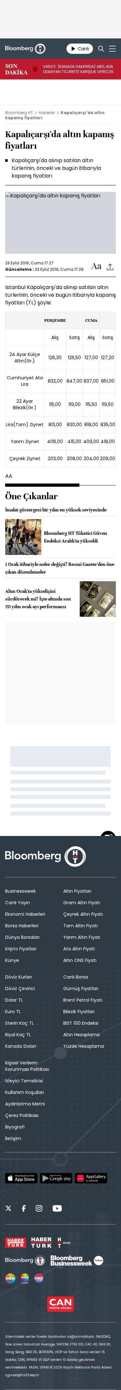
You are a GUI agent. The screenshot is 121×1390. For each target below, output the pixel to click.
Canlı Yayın (17, 902)
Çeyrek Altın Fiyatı (83, 914)
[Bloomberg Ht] (25, 1260)
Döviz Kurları (18, 977)
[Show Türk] (25, 1278)
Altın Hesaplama (81, 1034)
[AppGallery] (91, 1178)
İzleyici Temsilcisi (24, 1081)
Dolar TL (14, 1000)
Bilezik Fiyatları (79, 1011)
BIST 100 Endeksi (80, 1023)
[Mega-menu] (112, 48)
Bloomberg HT (19, 112)
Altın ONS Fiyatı (79, 960)
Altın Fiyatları (77, 891)
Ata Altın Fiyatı (79, 949)
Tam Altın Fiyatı (80, 926)
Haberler (47, 112)
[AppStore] (21, 1178)
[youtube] (57, 1209)
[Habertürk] (15, 1242)
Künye (12, 960)
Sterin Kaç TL (19, 1023)
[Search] (101, 48)
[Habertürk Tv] (41, 1242)
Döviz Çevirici (20, 988)
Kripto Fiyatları (20, 949)
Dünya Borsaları (22, 937)
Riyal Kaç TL (18, 1034)
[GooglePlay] (56, 1178)
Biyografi (15, 1127)
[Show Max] (39, 1278)
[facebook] (23, 1209)
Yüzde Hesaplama (83, 1046)
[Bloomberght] (25, 49)
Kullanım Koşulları (24, 1092)
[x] (8, 1209)
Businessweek (20, 891)
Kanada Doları (20, 1046)
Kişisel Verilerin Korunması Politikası (27, 1066)
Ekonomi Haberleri (25, 914)
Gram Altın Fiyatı (81, 902)
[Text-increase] (96, 266)
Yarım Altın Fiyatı (81, 937)
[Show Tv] (10, 1278)
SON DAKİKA (16, 69)
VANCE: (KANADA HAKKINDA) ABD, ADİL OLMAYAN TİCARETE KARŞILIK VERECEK (78, 69)
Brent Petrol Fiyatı (82, 1000)
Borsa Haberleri (21, 926)
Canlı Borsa (75, 977)
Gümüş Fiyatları (80, 988)
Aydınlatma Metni (25, 1104)
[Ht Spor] (63, 1242)
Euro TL (13, 1011)
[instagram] (39, 1209)
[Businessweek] (77, 1260)
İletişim (13, 1138)
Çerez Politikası (21, 1115)
